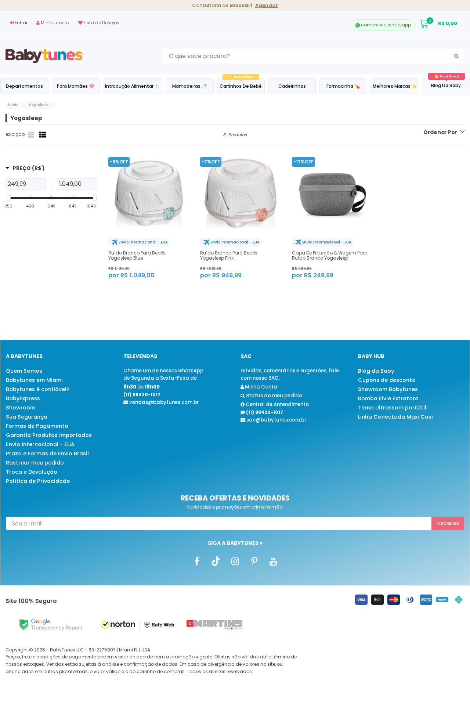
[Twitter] (216, 560)
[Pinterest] (254, 560)
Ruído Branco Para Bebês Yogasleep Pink (228, 255)
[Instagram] (235, 560)
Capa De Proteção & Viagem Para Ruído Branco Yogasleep (330, 255)
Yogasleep (38, 105)
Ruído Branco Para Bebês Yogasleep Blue (137, 255)
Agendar (266, 5)
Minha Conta (260, 386)
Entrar (21, 22)
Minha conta (54, 22)
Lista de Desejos (101, 22)
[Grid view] (32, 134)
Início (13, 105)
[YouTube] (273, 560)
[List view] (43, 134)
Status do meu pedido (273, 395)
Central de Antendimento (277, 404)
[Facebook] (196, 560)
